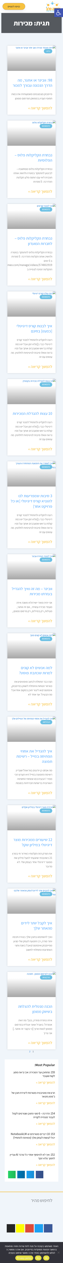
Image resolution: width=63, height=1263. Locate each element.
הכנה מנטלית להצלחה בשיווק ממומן (35, 1009)
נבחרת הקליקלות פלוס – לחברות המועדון (33, 240)
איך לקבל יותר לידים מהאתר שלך (36, 925)
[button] (39, 6)
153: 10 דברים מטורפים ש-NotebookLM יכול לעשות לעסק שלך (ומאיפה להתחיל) (33, 1135)
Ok (46, 1258)
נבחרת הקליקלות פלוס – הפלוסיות (33, 157)
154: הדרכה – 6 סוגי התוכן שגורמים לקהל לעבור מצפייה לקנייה (33, 1115)
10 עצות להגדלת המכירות (32, 413)
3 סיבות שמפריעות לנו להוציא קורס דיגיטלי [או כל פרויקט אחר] (31, 501)
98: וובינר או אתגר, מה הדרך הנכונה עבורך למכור (32, 82)
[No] (58, 1252)
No (38, 1258)
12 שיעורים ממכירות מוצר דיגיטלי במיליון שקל (32, 842)
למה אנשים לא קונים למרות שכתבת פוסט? (35, 670)
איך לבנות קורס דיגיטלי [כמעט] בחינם (34, 328)
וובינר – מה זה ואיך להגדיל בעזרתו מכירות (32, 591)
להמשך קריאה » (40, 108)
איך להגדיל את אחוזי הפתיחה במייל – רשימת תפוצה (34, 756)
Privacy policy (24, 1258)
